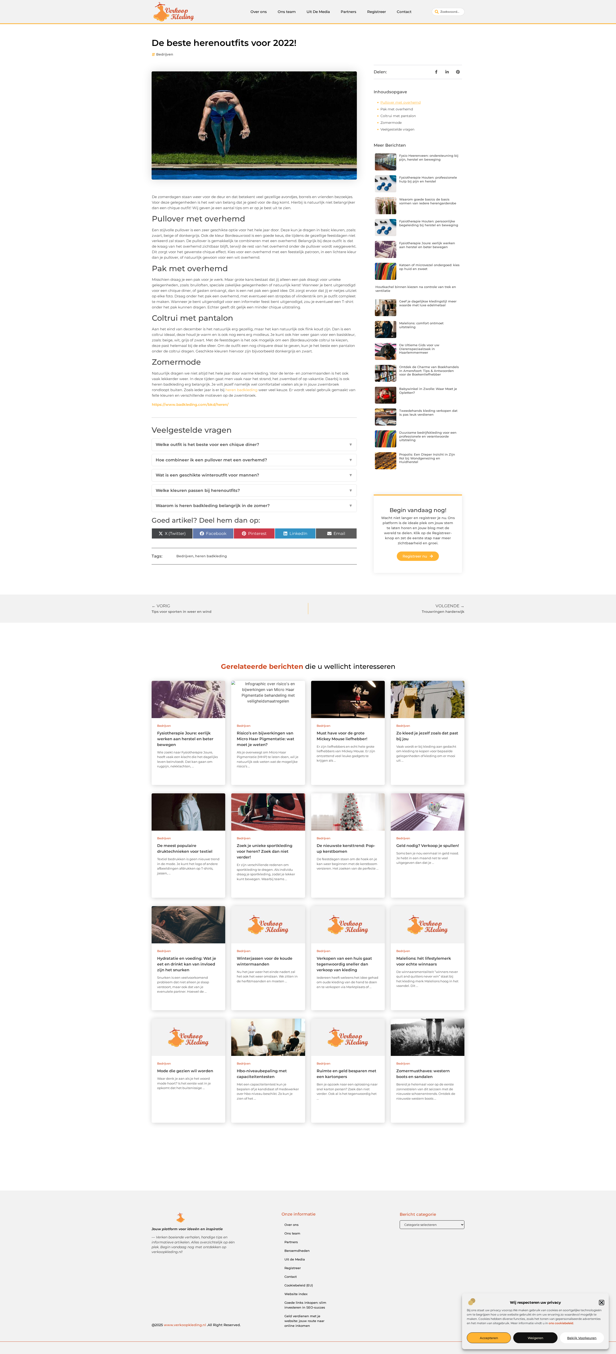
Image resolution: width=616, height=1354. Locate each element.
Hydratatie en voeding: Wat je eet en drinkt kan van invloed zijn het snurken (186, 964)
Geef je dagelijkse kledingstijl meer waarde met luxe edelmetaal (427, 303)
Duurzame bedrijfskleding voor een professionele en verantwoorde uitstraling (427, 436)
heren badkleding (241, 390)
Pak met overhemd (396, 109)
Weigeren (535, 1338)
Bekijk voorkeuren (582, 1338)
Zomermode (391, 122)
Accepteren (489, 1338)
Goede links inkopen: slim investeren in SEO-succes (305, 1305)
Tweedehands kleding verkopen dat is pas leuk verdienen (428, 412)
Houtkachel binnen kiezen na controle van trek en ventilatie (415, 289)
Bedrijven (164, 54)
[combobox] (448, 11)
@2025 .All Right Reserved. (196, 1325)
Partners (348, 11)
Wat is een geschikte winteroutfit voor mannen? (254, 475)
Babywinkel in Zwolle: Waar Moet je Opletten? (428, 391)
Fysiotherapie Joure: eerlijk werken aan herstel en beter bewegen (427, 245)
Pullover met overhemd (400, 102)
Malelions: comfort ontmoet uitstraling (421, 325)
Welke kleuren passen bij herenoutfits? (254, 490)
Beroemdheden (297, 1251)
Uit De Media (318, 11)
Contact (404, 11)
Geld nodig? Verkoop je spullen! (427, 845)
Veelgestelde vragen (397, 129)
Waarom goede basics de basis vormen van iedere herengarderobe (427, 201)
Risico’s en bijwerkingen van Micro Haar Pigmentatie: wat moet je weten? (265, 739)
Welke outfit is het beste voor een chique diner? (254, 444)
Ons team (287, 11)
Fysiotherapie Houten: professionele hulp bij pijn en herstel (428, 179)
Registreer (376, 11)
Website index (296, 1294)
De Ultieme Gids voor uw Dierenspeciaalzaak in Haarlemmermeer (419, 348)
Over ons (258, 11)
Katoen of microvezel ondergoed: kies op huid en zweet (429, 267)
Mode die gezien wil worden (185, 1071)
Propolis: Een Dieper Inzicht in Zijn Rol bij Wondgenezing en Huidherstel (427, 458)
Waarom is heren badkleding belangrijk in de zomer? (254, 505)
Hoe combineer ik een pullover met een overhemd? (254, 460)
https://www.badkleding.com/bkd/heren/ (190, 404)
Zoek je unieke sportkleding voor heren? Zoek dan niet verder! (264, 851)
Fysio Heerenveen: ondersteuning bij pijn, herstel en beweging (428, 157)
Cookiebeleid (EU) (298, 1285)
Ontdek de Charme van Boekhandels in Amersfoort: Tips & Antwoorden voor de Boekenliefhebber (429, 370)
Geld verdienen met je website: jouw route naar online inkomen (304, 1321)
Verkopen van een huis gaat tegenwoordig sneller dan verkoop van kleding (344, 964)
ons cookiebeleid (561, 1323)
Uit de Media (294, 1259)
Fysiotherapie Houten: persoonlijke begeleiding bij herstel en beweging (428, 223)
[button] (601, 1302)
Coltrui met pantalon (398, 116)
